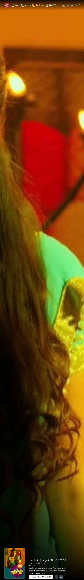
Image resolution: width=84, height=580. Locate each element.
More (43, 573)
